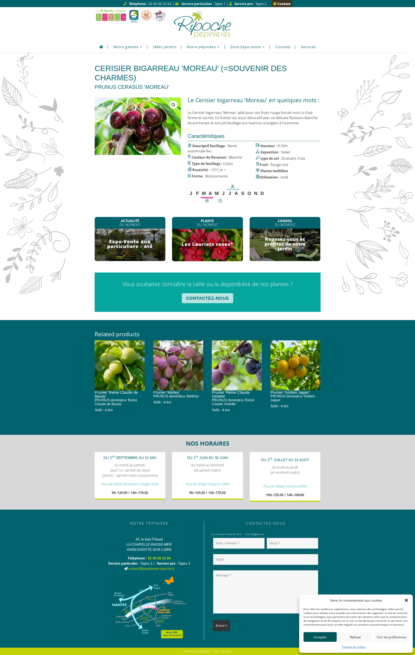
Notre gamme (126, 47)
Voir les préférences (391, 637)
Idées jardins (165, 47)
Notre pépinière (201, 47)
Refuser (355, 637)
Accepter (320, 637)
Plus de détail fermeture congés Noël (129, 484)
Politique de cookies (354, 647)
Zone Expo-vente (245, 47)
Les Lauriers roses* (207, 244)
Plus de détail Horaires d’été (207, 484)
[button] (406, 600)
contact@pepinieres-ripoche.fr (151, 569)
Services (308, 47)
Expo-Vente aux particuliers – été (130, 243)
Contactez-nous (207, 298)
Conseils (283, 47)
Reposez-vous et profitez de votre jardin (285, 244)
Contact (283, 4)
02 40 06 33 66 (159, 558)
